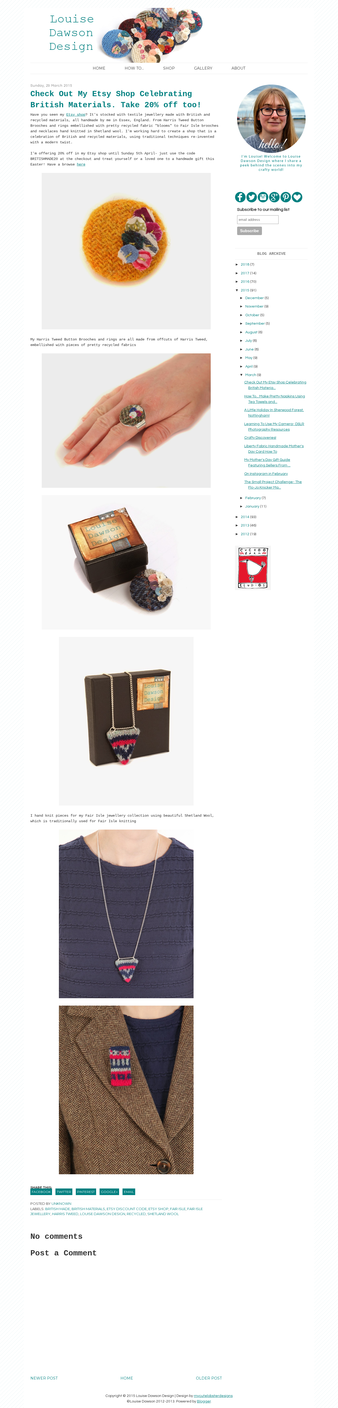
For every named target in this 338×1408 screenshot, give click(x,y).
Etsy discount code (127, 1209)
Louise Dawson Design (102, 1214)
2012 (245, 534)
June (250, 349)
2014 (245, 517)
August (251, 332)
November (254, 306)
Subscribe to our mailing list (263, 209)
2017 (245, 273)
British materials (88, 1209)
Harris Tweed (65, 1214)
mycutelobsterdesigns (213, 1396)
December (255, 298)
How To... (134, 68)
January (252, 506)
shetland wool (163, 1214)
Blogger (204, 1401)
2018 (245, 264)
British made (57, 1209)
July (249, 341)
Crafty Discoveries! (260, 438)
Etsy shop (75, 115)
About (238, 68)
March (251, 375)
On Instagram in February (266, 474)
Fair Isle (178, 1209)
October (252, 315)
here (81, 164)
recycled (136, 1214)
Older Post (209, 1378)
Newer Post (44, 1378)
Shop (169, 68)
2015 (245, 290)
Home (99, 68)
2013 (245, 525)
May (249, 358)
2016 (245, 282)
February (253, 498)
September (255, 323)
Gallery (203, 68)
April (249, 366)
